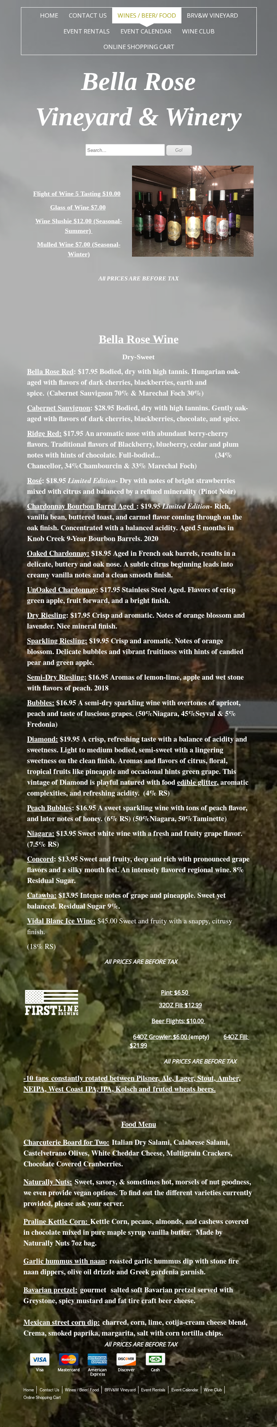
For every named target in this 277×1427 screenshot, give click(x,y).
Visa (40, 1370)
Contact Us (88, 15)
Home (49, 15)
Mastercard (69, 1370)
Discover (126, 1370)
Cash (155, 1370)
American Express (97, 1372)
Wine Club (198, 31)
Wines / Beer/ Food (147, 15)
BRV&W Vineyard (212, 15)
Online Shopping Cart (139, 46)
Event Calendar (145, 31)
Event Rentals (86, 31)
